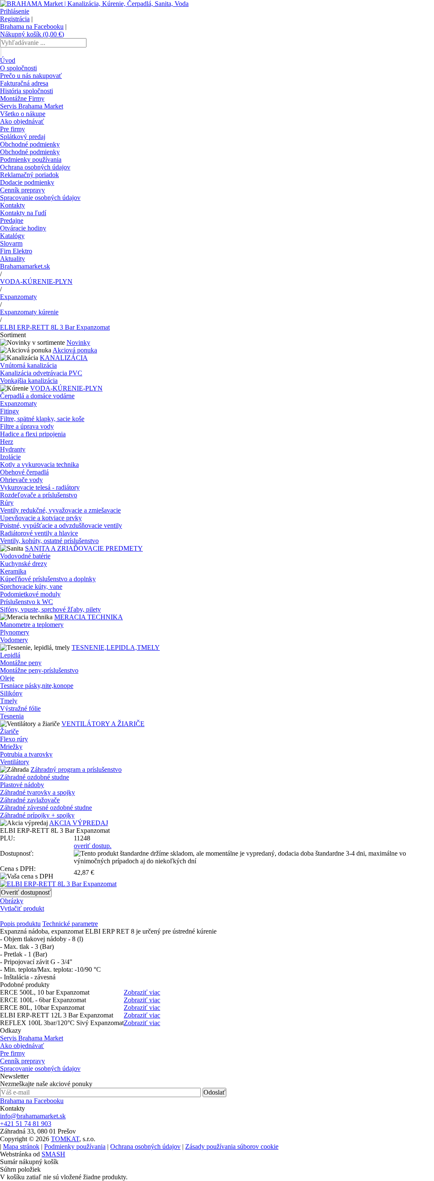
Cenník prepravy (22, 190)
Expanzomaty (18, 296)
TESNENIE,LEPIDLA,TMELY (116, 647)
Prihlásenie (14, 11)
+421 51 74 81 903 (25, 1123)
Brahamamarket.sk (25, 266)
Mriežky (11, 746)
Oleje (7, 678)
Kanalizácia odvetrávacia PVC (41, 373)
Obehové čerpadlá (24, 472)
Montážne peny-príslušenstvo (39, 670)
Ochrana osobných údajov (35, 167)
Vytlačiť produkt (22, 908)
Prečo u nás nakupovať (31, 75)
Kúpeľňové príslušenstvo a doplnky (48, 578)
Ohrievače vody (21, 479)
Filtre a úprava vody (27, 426)
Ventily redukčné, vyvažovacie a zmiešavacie (60, 510)
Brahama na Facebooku (32, 26)
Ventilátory (14, 761)
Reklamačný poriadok (29, 174)
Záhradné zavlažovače (30, 800)
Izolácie (10, 456)
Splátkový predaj (22, 136)
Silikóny (11, 693)
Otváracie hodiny (23, 228)
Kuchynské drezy (23, 563)
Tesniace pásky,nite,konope (36, 685)
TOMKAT (65, 1138)
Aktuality (12, 258)
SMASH (53, 1154)
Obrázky (11, 900)
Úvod (7, 60)
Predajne (11, 220)
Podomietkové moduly (30, 594)
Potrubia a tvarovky (26, 754)
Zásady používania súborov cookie (231, 1146)
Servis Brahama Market (31, 106)
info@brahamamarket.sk (33, 1116)
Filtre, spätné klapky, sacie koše (42, 418)
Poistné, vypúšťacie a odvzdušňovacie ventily (61, 525)
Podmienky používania (30, 159)
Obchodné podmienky (30, 144)
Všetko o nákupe (22, 113)
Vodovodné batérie (25, 556)
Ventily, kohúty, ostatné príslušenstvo (49, 540)
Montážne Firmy (22, 98)
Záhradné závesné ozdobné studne (46, 807)
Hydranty (12, 449)
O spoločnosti (18, 68)
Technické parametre (70, 923)
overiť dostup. (92, 845)
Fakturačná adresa (24, 83)
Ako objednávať (22, 121)
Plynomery (14, 632)
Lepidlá (10, 655)
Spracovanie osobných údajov (40, 197)
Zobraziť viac (142, 992)
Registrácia (15, 18)
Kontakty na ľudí (23, 212)
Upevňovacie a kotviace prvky (41, 517)
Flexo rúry (14, 739)
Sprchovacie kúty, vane (31, 586)
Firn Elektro (16, 251)
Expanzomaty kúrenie (29, 312)
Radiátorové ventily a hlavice (39, 533)
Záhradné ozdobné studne (34, 777)
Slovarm (11, 243)
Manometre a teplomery (32, 624)
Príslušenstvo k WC (26, 601)
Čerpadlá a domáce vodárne (37, 395)
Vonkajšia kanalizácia (29, 380)
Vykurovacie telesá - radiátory (40, 487)
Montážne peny (21, 662)
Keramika (13, 571)
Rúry (7, 502)
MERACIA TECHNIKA (88, 617)
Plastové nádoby (22, 784)
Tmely (8, 700)
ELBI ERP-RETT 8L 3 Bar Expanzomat (55, 327)
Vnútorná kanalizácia (28, 365)
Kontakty (12, 205)
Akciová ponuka (75, 350)
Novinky (78, 342)
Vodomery (14, 639)
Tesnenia (12, 716)
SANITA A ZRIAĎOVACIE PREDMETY (84, 548)
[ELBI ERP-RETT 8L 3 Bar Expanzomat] (58, 883)
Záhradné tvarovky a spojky (37, 792)
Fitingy (9, 411)
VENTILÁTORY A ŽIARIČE (103, 723)
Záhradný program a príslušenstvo (76, 769)
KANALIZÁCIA (64, 357)
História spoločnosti (26, 90)
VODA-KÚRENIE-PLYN (36, 281)
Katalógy (12, 235)
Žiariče (9, 731)
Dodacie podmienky (27, 182)
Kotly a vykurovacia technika (39, 464)
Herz (6, 441)
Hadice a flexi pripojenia (33, 434)
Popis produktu (20, 923)
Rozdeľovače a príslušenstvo (38, 495)
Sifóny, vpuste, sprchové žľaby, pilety (50, 609)
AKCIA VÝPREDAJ (78, 822)
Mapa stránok (21, 1146)
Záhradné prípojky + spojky (37, 815)
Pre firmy (12, 129)
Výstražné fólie (20, 708)
